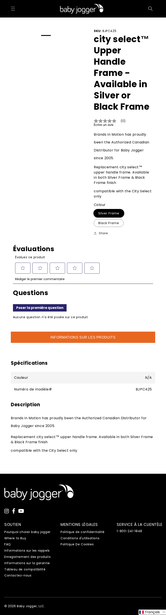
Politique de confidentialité (83, 532)
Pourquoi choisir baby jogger (27, 532)
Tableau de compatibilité (24, 569)
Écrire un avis (103, 124)
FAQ (7, 544)
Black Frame (108, 223)
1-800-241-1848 (129, 531)
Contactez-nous (17, 575)
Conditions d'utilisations (80, 538)
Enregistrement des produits (27, 557)
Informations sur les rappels (27, 550)
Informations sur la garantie (27, 563)
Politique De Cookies (77, 544)
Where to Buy (15, 538)
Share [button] (103, 233)
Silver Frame (108, 213)
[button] (13, 8)
